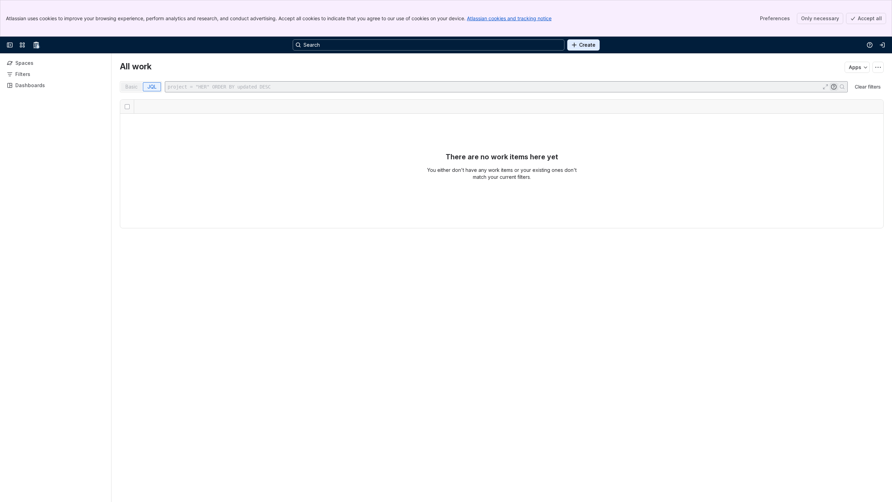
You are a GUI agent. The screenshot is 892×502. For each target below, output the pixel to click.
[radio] (131, 86)
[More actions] (878, 67)
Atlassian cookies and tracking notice (509, 18)
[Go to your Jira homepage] (36, 45)
